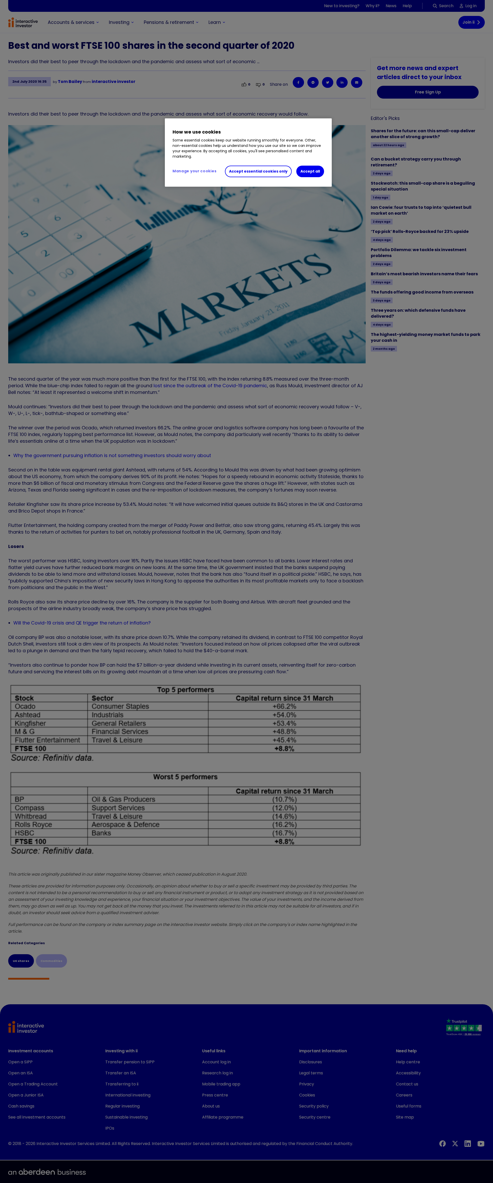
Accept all (310, 171)
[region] (248, 152)
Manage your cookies (194, 171)
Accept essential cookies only (258, 171)
